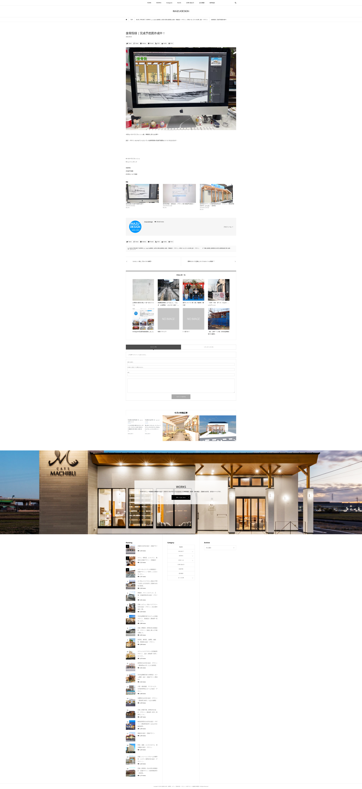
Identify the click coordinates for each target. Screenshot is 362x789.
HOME (149, 2)
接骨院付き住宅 (215, 248)
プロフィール (228, 227)
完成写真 (181, 569)
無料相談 (212, 2)
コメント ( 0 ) (153, 346)
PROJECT (135, 248)
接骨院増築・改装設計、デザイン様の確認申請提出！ (179, 204)
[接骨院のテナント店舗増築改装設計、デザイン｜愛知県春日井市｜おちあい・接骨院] (217, 193)
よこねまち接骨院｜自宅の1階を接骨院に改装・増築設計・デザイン (161, 248)
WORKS (158, 2)
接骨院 (208, 248)
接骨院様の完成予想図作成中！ (135, 204)
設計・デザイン (195, 248)
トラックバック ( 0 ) (208, 347)
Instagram (169, 2)
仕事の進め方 (190, 2)
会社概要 (201, 2)
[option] (144, 428)
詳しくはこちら (181, 497)
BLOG (179, 2)
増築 (205, 248)
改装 (229, 248)
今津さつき (182, 248)
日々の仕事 (188, 248)
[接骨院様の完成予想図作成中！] (143, 193)
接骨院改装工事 (223, 248)
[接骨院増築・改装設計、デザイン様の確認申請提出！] (180, 193)
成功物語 (181, 573)
